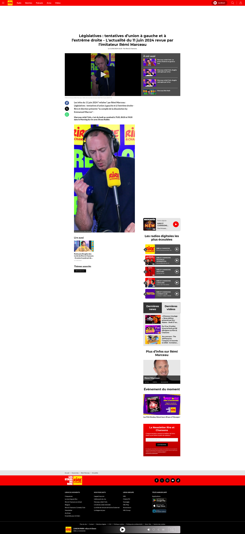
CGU (109, 524)
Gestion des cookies (159, 524)
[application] (103, 74)
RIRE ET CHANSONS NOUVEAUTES (163, 224)
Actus (49, 3)
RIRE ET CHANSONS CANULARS (163, 281)
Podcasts (39, 3)
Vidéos (58, 3)
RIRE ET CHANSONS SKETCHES (163, 270)
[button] (103, 74)
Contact (91, 524)
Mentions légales (101, 524)
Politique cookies (119, 524)
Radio (19, 3)
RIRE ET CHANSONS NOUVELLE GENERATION (163, 259)
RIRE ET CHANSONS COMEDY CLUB (163, 293)
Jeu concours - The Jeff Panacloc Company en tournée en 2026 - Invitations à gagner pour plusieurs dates (170, 341)
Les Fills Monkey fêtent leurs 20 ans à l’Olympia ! (161, 417)
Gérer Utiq (148, 524)
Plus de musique (172, 529)
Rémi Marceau (152, 378)
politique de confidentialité (152, 453)
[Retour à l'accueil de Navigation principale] (10, 2)
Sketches (28, 3)
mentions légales (161, 451)
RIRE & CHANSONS (163, 248)
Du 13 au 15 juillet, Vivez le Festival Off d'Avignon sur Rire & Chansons (169, 329)
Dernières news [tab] (152, 308)
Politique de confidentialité (134, 524)
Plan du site (83, 524)
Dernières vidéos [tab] (171, 308)
